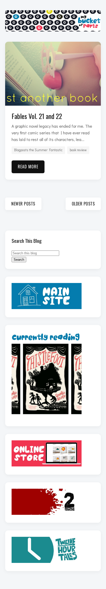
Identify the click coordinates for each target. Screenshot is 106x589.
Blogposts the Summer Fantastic (38, 150)
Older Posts (83, 204)
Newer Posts (23, 204)
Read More (28, 166)
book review (78, 150)
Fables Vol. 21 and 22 (37, 116)
